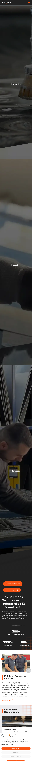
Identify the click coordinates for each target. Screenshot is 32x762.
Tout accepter (16, 748)
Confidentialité (21, 760)
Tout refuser (16, 752)
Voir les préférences (16, 756)
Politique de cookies (12, 760)
